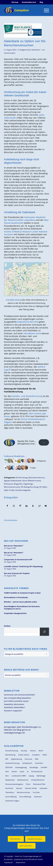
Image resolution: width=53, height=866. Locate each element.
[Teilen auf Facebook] (7, 506)
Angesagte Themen (16, 588)
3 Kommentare (10, 520)
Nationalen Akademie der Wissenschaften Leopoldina (24, 219)
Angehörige (28, 484)
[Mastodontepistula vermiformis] (32, 460)
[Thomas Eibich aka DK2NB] (9, 467)
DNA (36, 759)
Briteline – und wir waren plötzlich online (20, 602)
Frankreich (39, 763)
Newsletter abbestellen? (14, 707)
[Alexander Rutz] (25, 460)
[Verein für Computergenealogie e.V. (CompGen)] (22, 10)
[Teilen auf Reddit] (39, 506)
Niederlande (10, 780)
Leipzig (31, 776)
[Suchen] (44, 632)
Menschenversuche (12, 487)
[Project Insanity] (6, 467)
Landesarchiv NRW (19, 776)
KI (28, 771)
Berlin (41, 751)
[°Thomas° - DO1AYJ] (12, 467)
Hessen (14, 771)
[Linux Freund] (16, 460)
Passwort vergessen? (13, 710)
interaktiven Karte (32, 333)
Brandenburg (10, 755)
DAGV (45, 755)
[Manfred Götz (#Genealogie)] (19, 467)
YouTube (36, 792)
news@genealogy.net (14, 732)
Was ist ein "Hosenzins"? (13, 546)
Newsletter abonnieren (14, 704)
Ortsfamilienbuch (37, 780)
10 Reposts (41, 461)
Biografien (18, 484)
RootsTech (9, 788)
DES (6, 759)
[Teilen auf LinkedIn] (26, 506)
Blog (41, 2)
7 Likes (33, 467)
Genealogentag (21, 767)
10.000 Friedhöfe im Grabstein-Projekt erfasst (22, 593)
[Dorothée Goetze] (9, 460)
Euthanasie (8, 484)
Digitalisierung (16, 759)
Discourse (28, 759)
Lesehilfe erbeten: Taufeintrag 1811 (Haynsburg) (23, 566)
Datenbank (36, 50)
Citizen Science (23, 755)
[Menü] (45, 10)
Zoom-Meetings (25, 796)
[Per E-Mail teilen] (46, 506)
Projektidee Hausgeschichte (15, 613)
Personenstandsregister (14, 784)
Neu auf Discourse (16, 541)
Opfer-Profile (9, 490)
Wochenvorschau (23, 792)
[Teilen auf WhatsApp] (14, 506)
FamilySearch (27, 763)
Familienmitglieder (23, 490)
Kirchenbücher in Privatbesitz (16, 597)
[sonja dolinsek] (12, 460)
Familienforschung (12, 763)
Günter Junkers (9, 53)
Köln (7, 776)
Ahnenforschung (11, 751)
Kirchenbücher (36, 771)
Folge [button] (44, 442)
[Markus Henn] (16, 467)
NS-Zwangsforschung (29, 487)
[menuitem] (15, 2)
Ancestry (24, 751)
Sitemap (14, 2)
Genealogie (33, 767)
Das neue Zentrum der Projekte (17, 573)
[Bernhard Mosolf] (29, 460)
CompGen (36, 755)
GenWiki (44, 767)
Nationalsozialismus (36, 477)
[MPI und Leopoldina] (23, 30)
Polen (28, 784)
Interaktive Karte (12, 300)
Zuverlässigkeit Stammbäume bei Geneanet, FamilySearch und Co (22, 607)
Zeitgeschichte (25, 50)
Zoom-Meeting (10, 796)
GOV (7, 771)
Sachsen (19, 788)
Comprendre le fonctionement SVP (18, 559)
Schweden (43, 788)
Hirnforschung (21, 477)
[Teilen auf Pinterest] (20, 506)
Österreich (38, 796)
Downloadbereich (29, 2)
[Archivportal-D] (6, 460)
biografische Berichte (27, 321)
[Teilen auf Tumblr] (33, 506)
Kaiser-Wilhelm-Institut (31, 480)
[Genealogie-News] (22, 460)
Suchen (7, 626)
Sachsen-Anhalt (31, 788)
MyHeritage (41, 776)
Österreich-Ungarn (12, 801)
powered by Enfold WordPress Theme (28, 859)
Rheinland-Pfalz (39, 784)
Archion (33, 751)
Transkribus (9, 792)
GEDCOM (8, 767)
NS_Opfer (43, 487)
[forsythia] (19, 460)
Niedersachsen (22, 780)
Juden (22, 771)
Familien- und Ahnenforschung (26, 396)
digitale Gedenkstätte (12, 480)
